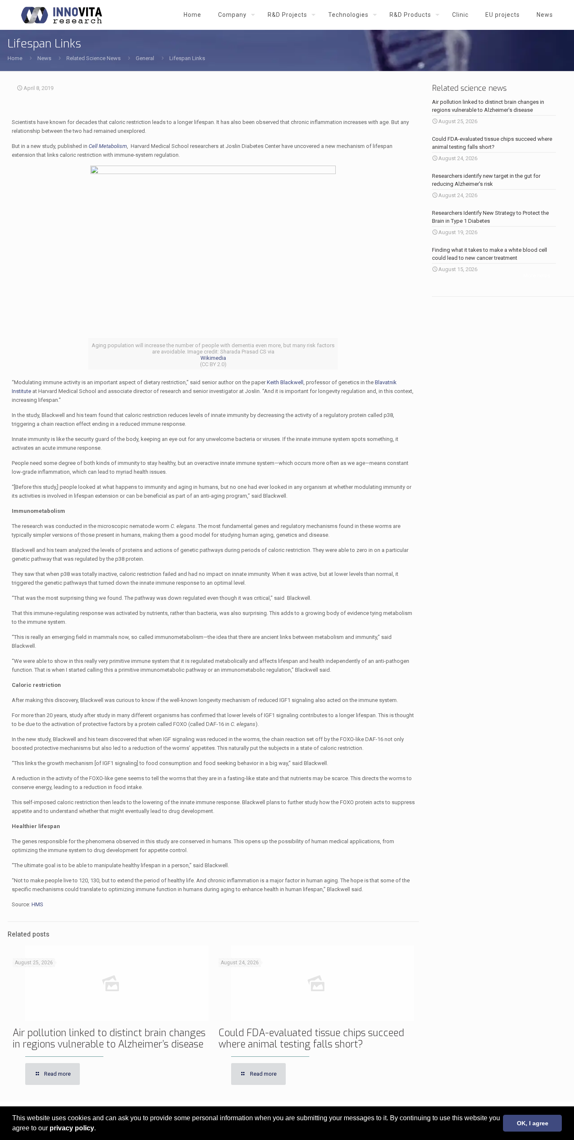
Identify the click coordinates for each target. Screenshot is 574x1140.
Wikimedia (213, 358)
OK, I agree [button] (532, 1123)
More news (536, 275)
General (145, 58)
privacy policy (72, 1128)
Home (15, 58)
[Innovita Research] (61, 14)
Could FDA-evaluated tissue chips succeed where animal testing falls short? (311, 1039)
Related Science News (93, 58)
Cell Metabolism (108, 146)
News (44, 58)
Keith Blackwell (285, 382)
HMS (37, 904)
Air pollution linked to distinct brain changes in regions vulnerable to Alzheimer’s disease (109, 1039)
